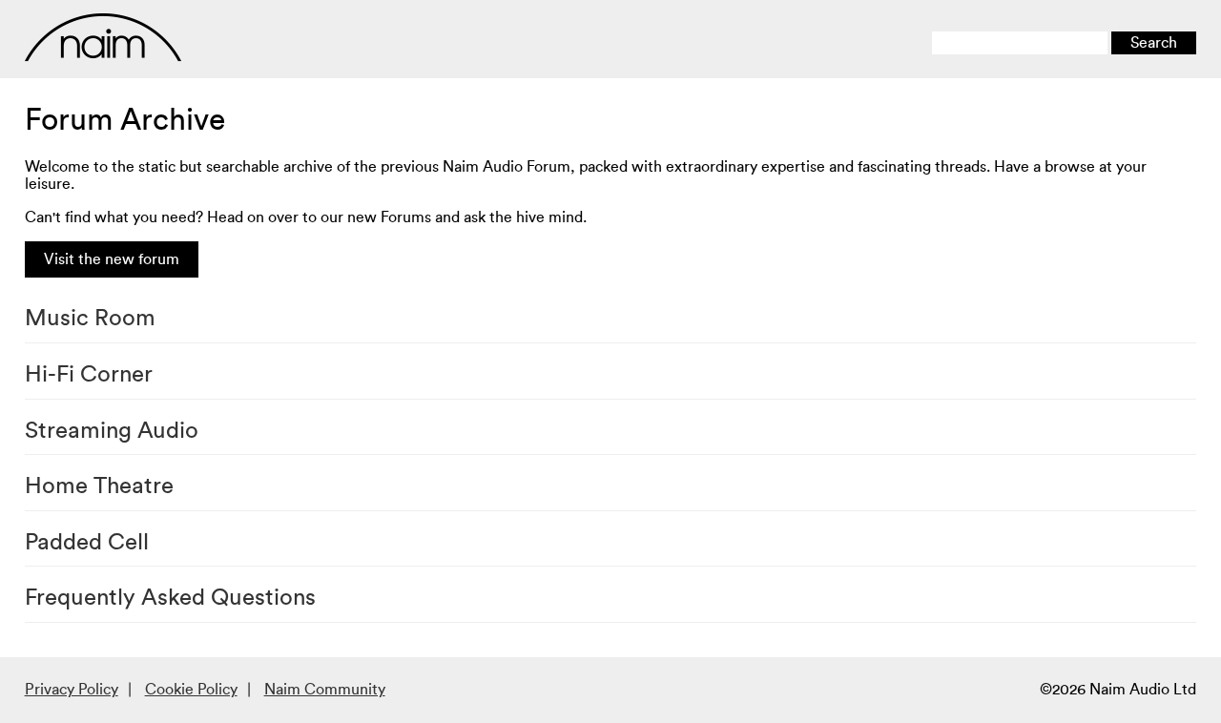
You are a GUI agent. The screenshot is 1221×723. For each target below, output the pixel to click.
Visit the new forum (111, 259)
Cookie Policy (191, 689)
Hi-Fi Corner (89, 374)
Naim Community (324, 689)
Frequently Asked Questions (170, 598)
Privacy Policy (71, 689)
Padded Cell (87, 542)
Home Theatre (99, 486)
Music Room (90, 318)
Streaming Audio (111, 431)
